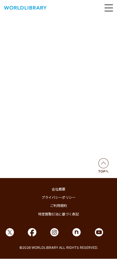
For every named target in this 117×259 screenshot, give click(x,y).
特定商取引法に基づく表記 (58, 214)
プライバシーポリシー (58, 197)
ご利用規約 (58, 206)
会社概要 (58, 189)
